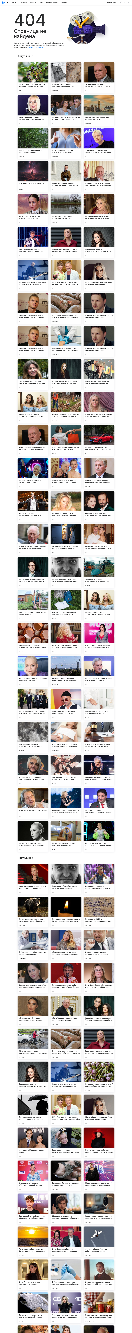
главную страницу (36, 47)
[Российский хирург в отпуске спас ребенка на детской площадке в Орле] (99, 704)
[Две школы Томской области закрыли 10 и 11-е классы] (66, 605)
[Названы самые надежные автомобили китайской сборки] (99, 440)
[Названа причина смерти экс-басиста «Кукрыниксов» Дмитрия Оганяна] (66, 572)
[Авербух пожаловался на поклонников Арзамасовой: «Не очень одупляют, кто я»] (99, 506)
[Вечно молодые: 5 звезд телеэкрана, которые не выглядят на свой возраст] (33, 110)
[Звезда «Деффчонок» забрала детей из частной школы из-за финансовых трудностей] (33, 869)
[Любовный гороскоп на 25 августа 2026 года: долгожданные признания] (33, 968)
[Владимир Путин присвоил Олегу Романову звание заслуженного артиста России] (66, 935)
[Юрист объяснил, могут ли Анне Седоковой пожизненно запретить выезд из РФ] (99, 275)
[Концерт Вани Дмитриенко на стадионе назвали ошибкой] (99, 374)
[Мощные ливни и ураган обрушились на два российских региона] (33, 1241)
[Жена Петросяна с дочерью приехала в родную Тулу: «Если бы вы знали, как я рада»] (66, 176)
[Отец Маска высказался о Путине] (33, 803)
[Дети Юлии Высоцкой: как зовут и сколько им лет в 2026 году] (99, 1176)
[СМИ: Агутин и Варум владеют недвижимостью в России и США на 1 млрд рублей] (66, 275)
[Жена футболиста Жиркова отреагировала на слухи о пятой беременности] (99, 539)
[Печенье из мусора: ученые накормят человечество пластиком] (66, 836)
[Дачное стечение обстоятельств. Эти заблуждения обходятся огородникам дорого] (66, 407)
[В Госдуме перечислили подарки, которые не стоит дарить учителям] (66, 440)
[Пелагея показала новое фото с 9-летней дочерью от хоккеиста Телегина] (99, 209)
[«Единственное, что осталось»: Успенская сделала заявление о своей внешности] (66, 1143)
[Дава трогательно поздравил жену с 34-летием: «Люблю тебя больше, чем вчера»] (66, 1001)
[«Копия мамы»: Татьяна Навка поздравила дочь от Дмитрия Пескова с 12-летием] (66, 374)
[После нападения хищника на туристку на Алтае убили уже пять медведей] (33, 1110)
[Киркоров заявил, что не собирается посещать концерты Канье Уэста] (66, 968)
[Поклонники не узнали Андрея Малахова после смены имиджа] (33, 572)
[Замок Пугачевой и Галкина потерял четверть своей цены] (33, 836)
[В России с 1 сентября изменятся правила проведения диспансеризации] (33, 1143)
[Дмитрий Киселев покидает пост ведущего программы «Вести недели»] (33, 440)
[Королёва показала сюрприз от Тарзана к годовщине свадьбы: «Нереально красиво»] (99, 1209)
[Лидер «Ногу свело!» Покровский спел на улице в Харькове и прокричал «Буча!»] (33, 506)
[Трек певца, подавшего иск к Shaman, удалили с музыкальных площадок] (99, 143)
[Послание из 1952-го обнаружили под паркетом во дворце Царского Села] (99, 1110)
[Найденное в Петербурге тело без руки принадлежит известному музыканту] (66, 1077)
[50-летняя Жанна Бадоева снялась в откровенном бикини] (33, 374)
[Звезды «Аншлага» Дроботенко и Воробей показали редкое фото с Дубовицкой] (99, 902)
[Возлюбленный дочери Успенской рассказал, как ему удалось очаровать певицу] (99, 605)
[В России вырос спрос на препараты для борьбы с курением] (66, 143)
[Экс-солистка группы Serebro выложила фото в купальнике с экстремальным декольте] (99, 935)
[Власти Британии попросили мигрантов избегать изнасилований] (99, 110)
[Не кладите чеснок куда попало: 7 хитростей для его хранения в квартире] (99, 1274)
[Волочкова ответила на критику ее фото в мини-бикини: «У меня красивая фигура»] (66, 242)
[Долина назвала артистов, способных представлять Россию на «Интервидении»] (99, 836)
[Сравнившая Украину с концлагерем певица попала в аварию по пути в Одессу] (99, 1077)
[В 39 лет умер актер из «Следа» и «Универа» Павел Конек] (99, 308)
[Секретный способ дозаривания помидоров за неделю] (33, 935)
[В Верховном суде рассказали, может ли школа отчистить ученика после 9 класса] (99, 737)
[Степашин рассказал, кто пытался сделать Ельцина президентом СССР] (99, 1143)
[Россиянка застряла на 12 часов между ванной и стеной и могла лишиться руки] (66, 341)
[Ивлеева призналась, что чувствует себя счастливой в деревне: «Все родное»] (66, 506)
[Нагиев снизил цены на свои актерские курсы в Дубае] (66, 704)
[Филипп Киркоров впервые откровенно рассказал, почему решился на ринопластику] (33, 770)
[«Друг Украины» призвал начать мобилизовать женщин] (66, 1209)
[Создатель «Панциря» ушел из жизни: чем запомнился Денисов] (33, 1034)
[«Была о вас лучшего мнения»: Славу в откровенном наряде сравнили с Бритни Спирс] (99, 638)
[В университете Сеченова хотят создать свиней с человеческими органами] (66, 308)
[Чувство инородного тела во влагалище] (99, 869)
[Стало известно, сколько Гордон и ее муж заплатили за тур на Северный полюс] (99, 407)
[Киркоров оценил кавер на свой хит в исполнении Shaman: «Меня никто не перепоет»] (99, 770)
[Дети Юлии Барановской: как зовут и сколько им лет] (33, 209)
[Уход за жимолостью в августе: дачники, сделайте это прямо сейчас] (33, 77)
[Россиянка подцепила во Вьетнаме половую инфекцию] (33, 902)
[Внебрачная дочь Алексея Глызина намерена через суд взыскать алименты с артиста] (33, 242)
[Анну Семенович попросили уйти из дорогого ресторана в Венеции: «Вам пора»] (33, 1077)
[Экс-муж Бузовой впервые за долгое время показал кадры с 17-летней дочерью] (33, 308)
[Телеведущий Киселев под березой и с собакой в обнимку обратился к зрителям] (99, 77)
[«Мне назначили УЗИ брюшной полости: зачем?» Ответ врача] (66, 737)
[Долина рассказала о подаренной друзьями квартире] (33, 671)
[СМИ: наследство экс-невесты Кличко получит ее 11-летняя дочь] (99, 1001)
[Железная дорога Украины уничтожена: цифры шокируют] (66, 671)
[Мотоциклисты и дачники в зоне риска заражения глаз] (33, 605)
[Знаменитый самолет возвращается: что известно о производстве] (99, 572)
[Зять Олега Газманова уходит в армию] (99, 968)
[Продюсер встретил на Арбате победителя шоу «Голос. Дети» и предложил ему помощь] (66, 1176)
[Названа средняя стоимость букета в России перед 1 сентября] (66, 869)
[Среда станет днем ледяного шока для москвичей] (33, 143)
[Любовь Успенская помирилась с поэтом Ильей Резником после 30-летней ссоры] (66, 803)
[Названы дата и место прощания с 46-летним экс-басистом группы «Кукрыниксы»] (33, 275)
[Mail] (3, 2)
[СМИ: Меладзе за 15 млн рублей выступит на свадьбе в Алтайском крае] (99, 671)
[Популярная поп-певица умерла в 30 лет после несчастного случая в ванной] (66, 1110)
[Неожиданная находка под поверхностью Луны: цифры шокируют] (33, 737)
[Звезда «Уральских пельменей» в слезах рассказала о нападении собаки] (33, 1176)
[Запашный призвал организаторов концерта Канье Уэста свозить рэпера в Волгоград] (99, 803)
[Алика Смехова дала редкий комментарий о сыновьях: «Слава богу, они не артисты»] (66, 902)
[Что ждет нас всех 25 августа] (33, 176)
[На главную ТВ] (6, 2)
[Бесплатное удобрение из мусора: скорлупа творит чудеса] (33, 638)
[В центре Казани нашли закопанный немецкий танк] (66, 77)
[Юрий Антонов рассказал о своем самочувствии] (33, 473)
